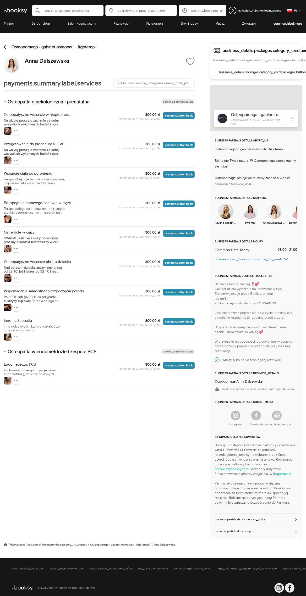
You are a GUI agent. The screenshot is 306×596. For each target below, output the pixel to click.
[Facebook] (256, 415)
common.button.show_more (233, 184)
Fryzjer (9, 23)
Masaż (220, 23)
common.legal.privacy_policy (192, 568)
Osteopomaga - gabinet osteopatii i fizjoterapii (120, 544)
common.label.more (287, 23)
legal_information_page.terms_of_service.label (247, 568)
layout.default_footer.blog (27, 568)
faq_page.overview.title (153, 568)
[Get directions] (292, 118)
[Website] (277, 415)
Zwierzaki (249, 23)
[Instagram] (235, 415)
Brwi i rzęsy (189, 23)
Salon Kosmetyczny (81, 23)
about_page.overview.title (67, 568)
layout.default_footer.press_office (110, 568)
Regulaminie (282, 473)
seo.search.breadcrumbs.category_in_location (57, 544)
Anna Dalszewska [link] (164, 544)
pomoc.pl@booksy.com (231, 469)
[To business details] (7, 47)
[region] (256, 214)
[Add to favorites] (190, 61)
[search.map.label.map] (256, 108)
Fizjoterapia (154, 23)
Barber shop (41, 23)
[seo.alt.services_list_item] (7, 131)
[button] (36, 10)
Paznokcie (121, 23)
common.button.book (179, 115)
